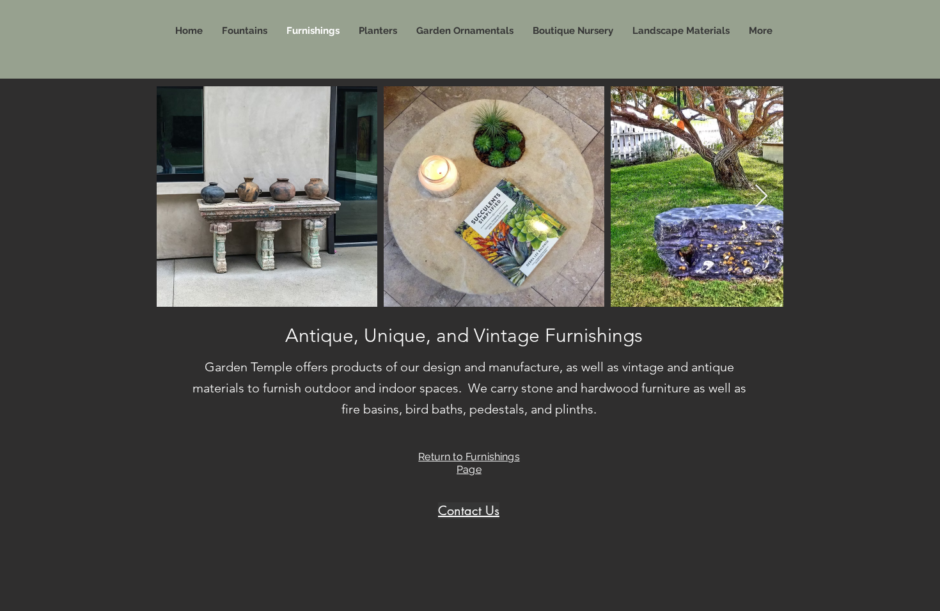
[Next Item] (761, 196)
